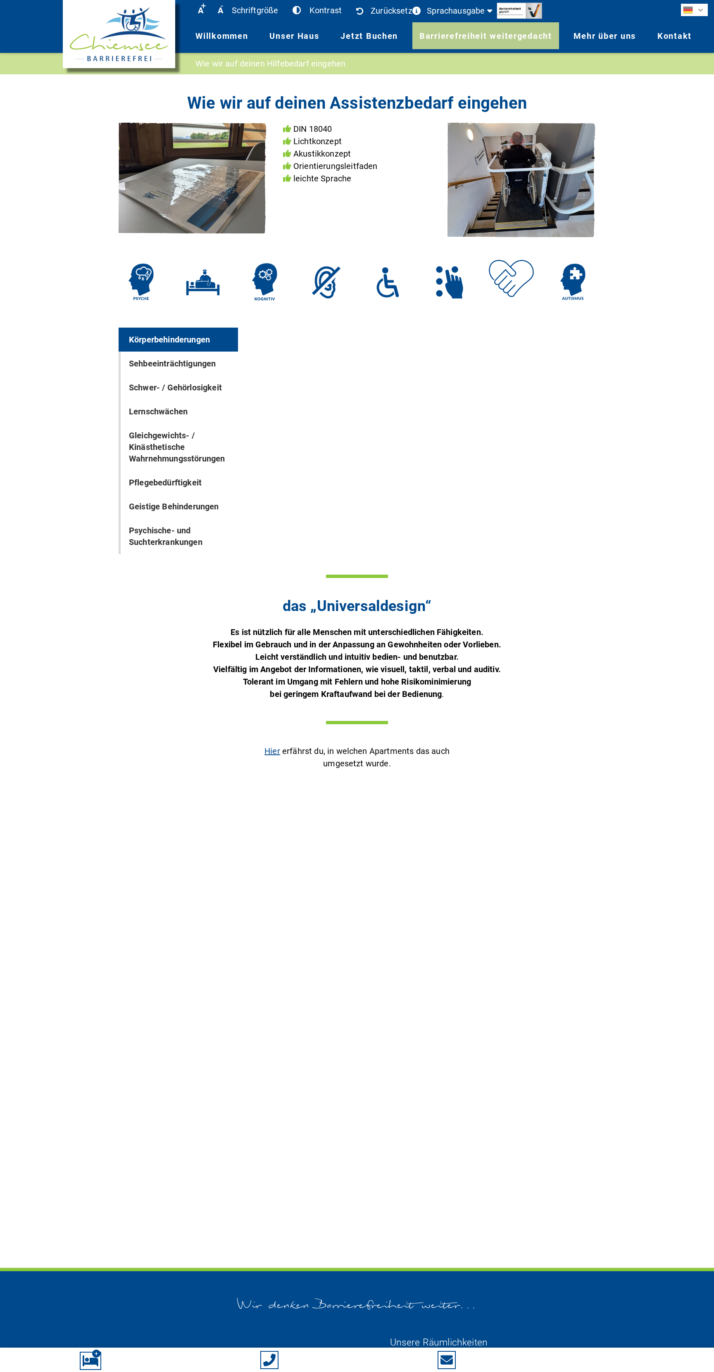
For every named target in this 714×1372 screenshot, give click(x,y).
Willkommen (221, 36)
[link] (119, 35)
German (694, 10)
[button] (200, 10)
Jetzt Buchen (369, 36)
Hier (272, 751)
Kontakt (674, 36)
